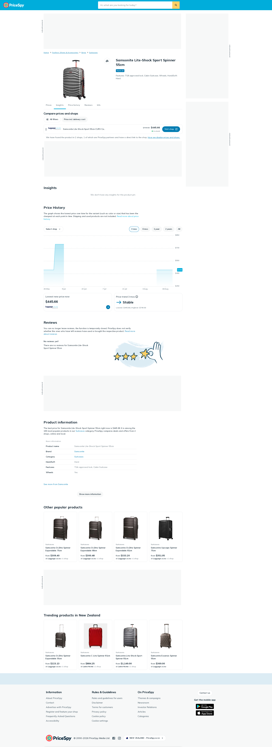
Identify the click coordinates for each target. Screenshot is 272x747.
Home (46, 52)
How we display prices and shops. (164, 137)
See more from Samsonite (56, 484)
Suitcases (93, 52)
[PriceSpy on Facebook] (113, 738)
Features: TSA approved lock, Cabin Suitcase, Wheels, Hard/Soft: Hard (146, 77)
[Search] (176, 5)
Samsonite (79, 451)
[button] (52, 119)
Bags (83, 52)
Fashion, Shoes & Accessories (65, 52)
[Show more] (46, 129)
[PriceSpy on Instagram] (119, 738)
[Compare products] (107, 61)
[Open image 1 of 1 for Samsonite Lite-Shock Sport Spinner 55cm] (74, 79)
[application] (113, 262)
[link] (60, 537)
